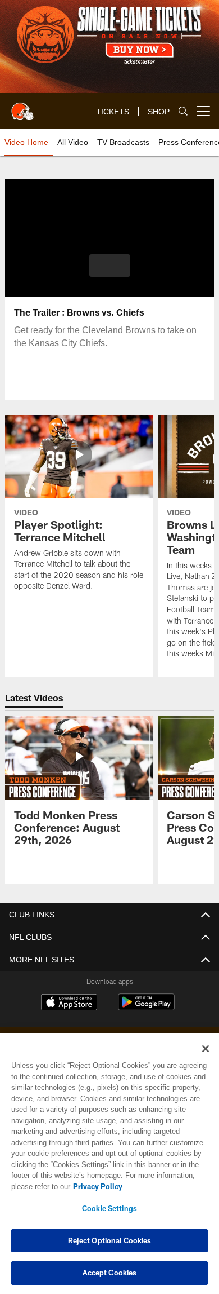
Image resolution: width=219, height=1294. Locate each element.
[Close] (205, 1048)
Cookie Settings (109, 1208)
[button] (109, 265)
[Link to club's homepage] (22, 107)
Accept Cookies (110, 1272)
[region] (109, 1163)
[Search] (183, 111)
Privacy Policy (95, 1186)
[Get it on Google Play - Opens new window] (146, 1008)
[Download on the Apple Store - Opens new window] (69, 1003)
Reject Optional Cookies (110, 1240)
